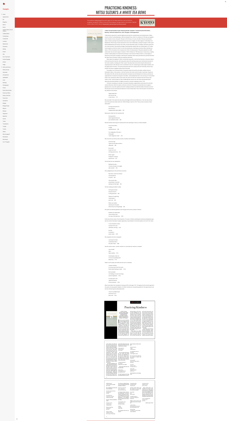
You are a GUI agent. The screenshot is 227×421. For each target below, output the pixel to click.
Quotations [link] (5, 100)
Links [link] (4, 80)
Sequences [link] (5, 113)
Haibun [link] (4, 62)
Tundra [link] (4, 129)
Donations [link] (5, 46)
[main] (121, 10)
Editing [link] (4, 49)
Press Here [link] (5, 98)
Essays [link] (4, 51)
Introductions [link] (6, 75)
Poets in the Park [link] (6, 95)
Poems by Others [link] (6, 93)
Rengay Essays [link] (6, 105)
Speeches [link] (5, 116)
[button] (225, 1)
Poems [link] (4, 87)
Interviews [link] (5, 72)
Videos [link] (4, 131)
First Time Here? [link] (6, 56)
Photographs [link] (6, 85)
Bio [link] (3, 19)
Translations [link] (5, 124)
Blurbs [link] (4, 24)
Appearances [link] (6, 17)
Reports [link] (4, 108)
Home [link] (4, 14)
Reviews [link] (4, 111)
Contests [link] (5, 41)
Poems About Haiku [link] (7, 90)
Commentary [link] (5, 36)
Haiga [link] (4, 64)
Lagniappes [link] (5, 77)
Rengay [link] (4, 103)
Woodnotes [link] (5, 136)
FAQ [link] (3, 54)
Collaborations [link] (6, 33)
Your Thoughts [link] (6, 142)
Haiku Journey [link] (6, 69)
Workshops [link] (5, 139)
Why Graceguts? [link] (6, 134)
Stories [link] (4, 118)
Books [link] (4, 27)
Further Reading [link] (6, 59)
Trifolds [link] (4, 126)
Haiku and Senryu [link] (7, 67)
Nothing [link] (4, 82)
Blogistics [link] (5, 22)
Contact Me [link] (5, 38)
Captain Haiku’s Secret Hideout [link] (8, 30)
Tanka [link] (4, 121)
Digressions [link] (5, 44)
